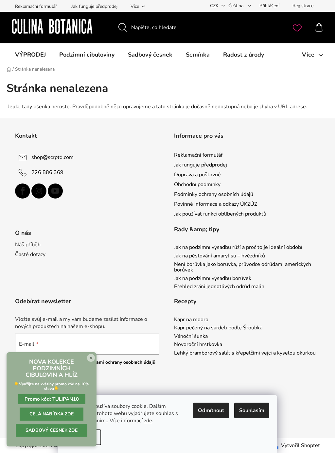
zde (148, 420)
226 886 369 (47, 172)
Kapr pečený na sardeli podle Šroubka (218, 328)
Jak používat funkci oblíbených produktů (220, 214)
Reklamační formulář (36, 6)
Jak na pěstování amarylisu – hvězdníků (219, 256)
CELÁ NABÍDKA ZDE (51, 414)
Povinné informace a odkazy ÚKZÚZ (215, 204)
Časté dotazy (30, 254)
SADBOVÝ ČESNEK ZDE (52, 430)
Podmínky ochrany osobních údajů (213, 194)
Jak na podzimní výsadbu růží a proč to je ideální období (238, 248)
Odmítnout (211, 410)
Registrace (302, 6)
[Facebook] (22, 191)
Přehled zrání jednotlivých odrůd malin (219, 287)
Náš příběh (28, 244)
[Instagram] (38, 191)
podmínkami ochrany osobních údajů (116, 362)
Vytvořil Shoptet (300, 445)
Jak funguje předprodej (94, 6)
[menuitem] (30, 55)
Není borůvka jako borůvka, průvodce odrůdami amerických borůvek (242, 267)
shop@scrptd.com (52, 157)
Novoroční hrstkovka (198, 345)
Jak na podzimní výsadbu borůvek (212, 279)
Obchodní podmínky (197, 184)
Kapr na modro (191, 320)
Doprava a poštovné (197, 174)
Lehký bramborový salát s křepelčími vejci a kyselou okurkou (245, 353)
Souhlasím (251, 410)
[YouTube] (55, 191)
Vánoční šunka (191, 337)
